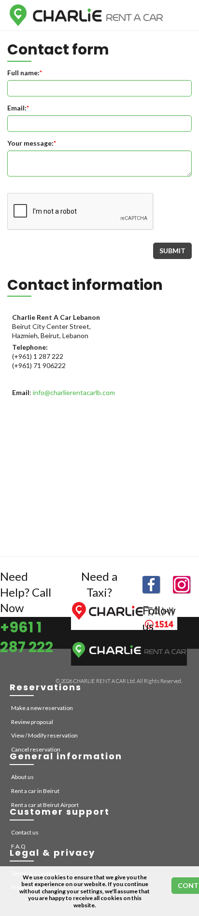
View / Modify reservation (44, 735)
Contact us (25, 832)
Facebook (151, 584)
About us (22, 776)
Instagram (181, 584)
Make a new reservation (42, 707)
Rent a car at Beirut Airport (45, 804)
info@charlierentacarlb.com (74, 392)
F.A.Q (18, 846)
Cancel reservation (35, 749)
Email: (18, 108)
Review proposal (32, 721)
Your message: (31, 143)
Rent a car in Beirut (35, 790)
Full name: (24, 72)
